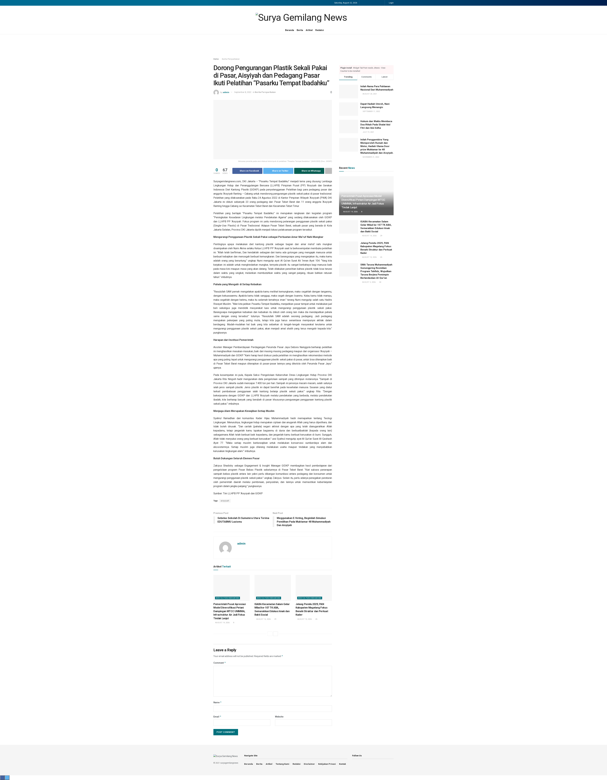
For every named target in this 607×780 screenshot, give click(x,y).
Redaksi (319, 30)
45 (316, 619)
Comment (219, 662)
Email (217, 716)
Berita (300, 30)
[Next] (275, 634)
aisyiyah (225, 501)
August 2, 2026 (369, 282)
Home (216, 59)
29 (275, 619)
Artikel (309, 30)
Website (279, 716)
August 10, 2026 (304, 619)
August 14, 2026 (263, 619)
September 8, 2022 (242, 92)
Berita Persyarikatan (231, 59)
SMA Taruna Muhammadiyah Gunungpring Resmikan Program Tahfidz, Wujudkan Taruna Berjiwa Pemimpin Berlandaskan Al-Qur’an (376, 271)
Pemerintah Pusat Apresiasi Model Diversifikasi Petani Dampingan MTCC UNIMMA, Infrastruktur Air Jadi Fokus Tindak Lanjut (229, 611)
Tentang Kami (282, 764)
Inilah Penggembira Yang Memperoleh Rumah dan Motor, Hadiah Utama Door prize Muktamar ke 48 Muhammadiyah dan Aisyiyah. (376, 146)
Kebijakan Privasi (327, 764)
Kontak (342, 764)
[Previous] (270, 634)
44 (380, 282)
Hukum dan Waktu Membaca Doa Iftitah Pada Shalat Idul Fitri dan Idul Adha (376, 124)
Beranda (289, 30)
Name (217, 702)
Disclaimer (309, 764)
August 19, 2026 (222, 623)
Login (391, 3)
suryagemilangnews (229, 763)
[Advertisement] (303, 46)
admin (226, 92)
